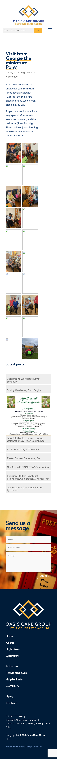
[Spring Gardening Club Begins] (28, 386)
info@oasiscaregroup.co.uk (25, 720)
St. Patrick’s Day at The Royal (23, 449)
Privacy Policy (34, 723)
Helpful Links (14, 679)
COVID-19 (12, 686)
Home (10, 636)
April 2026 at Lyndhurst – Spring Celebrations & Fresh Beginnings (25, 439)
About (10, 642)
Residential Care (17, 673)
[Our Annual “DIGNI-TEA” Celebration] (28, 463)
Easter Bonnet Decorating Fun (24, 458)
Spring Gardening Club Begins (24, 390)
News (9, 696)
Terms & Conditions (16, 723)
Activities (12, 666)
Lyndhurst (12, 656)
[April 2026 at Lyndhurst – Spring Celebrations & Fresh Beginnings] (28, 415)
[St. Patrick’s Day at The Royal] (28, 446)
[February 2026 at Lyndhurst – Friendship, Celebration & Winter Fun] (28, 472)
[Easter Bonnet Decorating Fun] (28, 454)
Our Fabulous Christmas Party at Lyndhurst (25, 489)
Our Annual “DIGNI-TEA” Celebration (28, 467)
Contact (11, 703)
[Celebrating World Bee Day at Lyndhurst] (28, 375)
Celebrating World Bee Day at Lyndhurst (23, 380)
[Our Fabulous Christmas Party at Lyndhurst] (28, 484)
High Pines (13, 649)
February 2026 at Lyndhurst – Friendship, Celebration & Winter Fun (28, 477)
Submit (44, 575)
